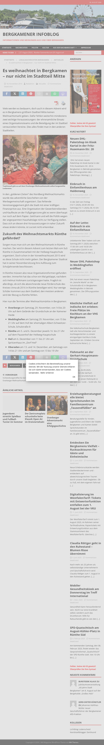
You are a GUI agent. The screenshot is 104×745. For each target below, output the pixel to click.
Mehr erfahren (47, 372)
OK (74, 377)
